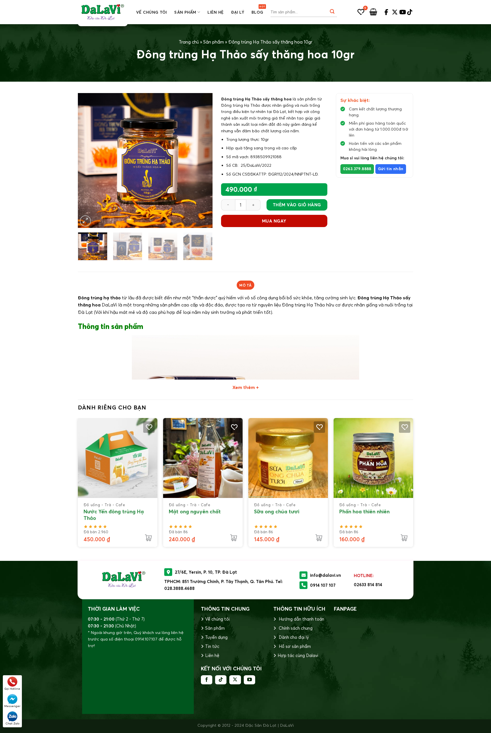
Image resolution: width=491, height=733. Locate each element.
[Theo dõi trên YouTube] (249, 679)
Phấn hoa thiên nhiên (364, 511)
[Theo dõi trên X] (235, 679)
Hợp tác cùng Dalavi (298, 655)
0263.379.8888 (357, 168)
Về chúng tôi (151, 12)
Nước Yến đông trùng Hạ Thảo (114, 514)
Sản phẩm (185, 12)
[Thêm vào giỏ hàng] (148, 537)
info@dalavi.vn (325, 575)
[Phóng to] (85, 221)
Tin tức (212, 646)
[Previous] (88, 160)
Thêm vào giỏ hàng (297, 204)
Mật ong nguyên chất (195, 511)
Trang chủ (189, 42)
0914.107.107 (146, 639)
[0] (360, 12)
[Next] (202, 160)
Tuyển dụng (216, 637)
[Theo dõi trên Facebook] (206, 679)
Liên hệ (215, 12)
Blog (257, 12)
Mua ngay (274, 221)
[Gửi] (332, 12)
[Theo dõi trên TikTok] (220, 679)
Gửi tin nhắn (390, 168)
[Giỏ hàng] (373, 12)
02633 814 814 (368, 584)
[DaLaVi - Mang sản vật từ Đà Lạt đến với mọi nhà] (103, 12)
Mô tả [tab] (245, 285)
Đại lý (237, 12)
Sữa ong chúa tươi (276, 511)
